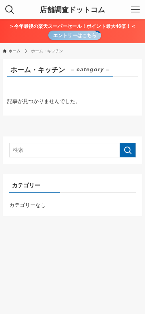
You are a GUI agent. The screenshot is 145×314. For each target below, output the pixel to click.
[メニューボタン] (135, 9)
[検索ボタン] (9, 9)
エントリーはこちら (75, 35)
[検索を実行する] (128, 150)
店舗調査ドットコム (72, 9)
